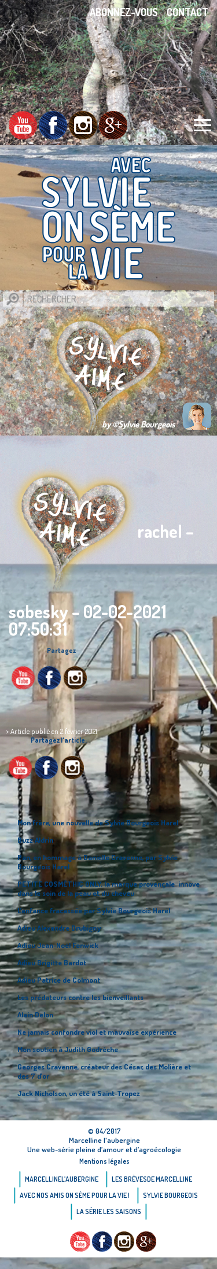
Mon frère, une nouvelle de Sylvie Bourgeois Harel (97, 822)
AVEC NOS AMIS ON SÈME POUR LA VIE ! (75, 1195)
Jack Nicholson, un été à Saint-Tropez (78, 1093)
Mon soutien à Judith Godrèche (67, 1049)
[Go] (13, 299)
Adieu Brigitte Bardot (51, 962)
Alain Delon (35, 1014)
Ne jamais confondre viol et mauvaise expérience (96, 1031)
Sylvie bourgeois (170, 1195)
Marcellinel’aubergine (61, 1179)
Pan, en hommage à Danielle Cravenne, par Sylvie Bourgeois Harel (97, 862)
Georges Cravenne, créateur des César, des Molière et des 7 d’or (104, 1071)
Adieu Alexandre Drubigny (59, 927)
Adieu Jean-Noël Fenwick (57, 945)
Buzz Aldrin (35, 839)
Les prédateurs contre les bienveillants (80, 997)
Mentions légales (104, 1161)
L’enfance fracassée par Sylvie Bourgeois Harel (93, 910)
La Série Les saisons (108, 1211)
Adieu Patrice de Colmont (58, 979)
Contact (187, 12)
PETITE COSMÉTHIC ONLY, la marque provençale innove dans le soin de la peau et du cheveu (108, 888)
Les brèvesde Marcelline (152, 1179)
